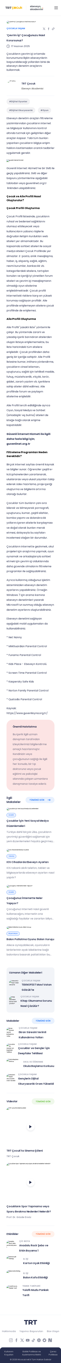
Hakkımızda (9, 1331)
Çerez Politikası (53, 1353)
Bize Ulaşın (53, 1331)
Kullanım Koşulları (8, 1353)
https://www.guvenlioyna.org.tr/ (27, 713)
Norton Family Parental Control (28, 690)
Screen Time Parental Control (27, 673)
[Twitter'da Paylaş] (44, 28)
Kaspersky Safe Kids (21, 681)
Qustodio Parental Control (25, 699)
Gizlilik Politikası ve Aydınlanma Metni (31, 1353)
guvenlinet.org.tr (36, 183)
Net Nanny (15, 637)
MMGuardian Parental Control (27, 646)
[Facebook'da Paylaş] (48, 28)
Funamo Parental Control (24, 655)
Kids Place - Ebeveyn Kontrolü (27, 664)
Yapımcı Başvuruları (31, 1331)
